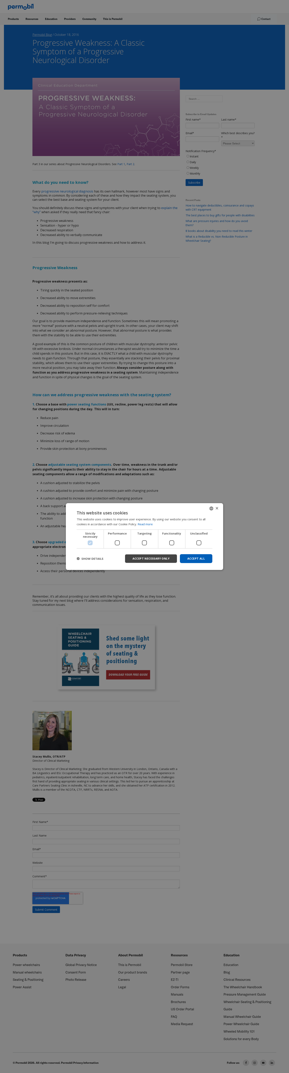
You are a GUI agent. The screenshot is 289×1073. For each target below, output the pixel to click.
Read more (145, 524)
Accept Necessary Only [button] (151, 558)
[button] (90, 558)
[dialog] (144, 536)
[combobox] (211, 508)
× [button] (216, 508)
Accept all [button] (196, 558)
